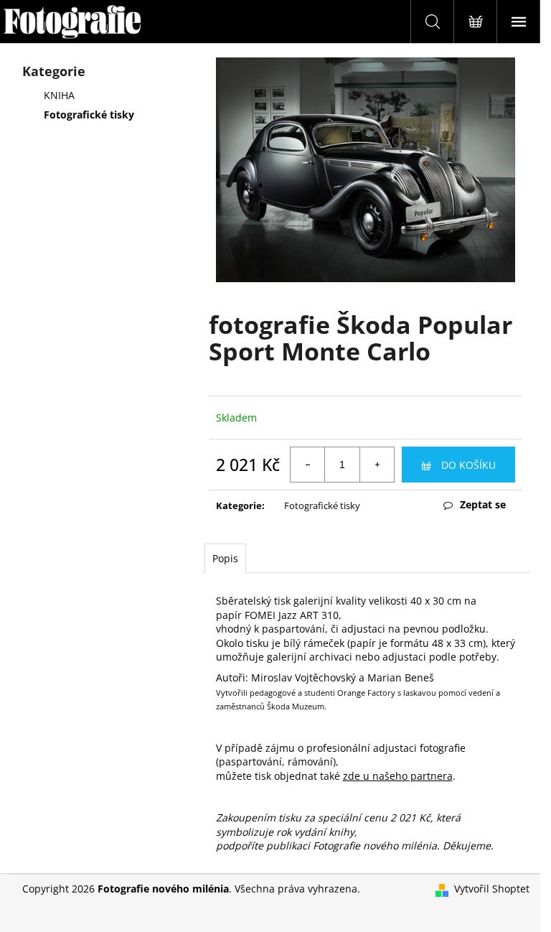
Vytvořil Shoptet (491, 888)
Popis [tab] (225, 558)
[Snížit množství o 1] (308, 464)
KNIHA (59, 95)
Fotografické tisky (89, 114)
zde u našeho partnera (398, 776)
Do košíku (468, 465)
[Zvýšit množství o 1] (376, 464)
